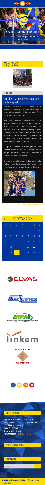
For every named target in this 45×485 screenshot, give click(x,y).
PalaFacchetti (37, 204)
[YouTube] (31, 384)
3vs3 (19, 204)
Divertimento (27, 204)
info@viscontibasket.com (26, 434)
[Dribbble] (25, 384)
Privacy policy (7, 483)
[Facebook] (13, 383)
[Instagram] (19, 384)
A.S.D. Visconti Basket (22, 32)
